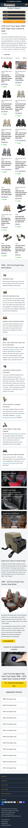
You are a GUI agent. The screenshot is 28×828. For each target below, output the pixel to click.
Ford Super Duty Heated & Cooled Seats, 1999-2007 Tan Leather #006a (6, 192)
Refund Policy (4, 823)
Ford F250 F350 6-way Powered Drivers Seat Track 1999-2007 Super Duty (20, 249)
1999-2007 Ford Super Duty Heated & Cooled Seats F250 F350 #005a (21, 193)
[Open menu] (2, 4)
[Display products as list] (26, 58)
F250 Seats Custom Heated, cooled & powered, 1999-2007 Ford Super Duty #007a (21, 165)
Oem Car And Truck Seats (6, 72)
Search (14, 21)
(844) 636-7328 (9, 814)
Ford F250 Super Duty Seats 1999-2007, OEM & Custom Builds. (20, 77)
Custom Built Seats (16, 433)
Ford (2, 187)
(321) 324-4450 (11, 812)
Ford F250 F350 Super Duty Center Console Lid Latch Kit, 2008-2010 (20, 219)
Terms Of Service (5, 819)
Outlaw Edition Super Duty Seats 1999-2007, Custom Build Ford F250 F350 (6, 78)
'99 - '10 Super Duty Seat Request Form (14, 684)
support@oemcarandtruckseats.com (12, 816)
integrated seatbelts (14, 349)
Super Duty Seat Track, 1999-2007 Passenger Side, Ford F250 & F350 (6, 248)
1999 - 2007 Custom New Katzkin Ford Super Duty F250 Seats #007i (21, 135)
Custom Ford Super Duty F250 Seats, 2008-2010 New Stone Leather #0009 (20, 107)
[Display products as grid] (24, 58)
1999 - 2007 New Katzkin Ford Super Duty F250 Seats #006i (6, 164)
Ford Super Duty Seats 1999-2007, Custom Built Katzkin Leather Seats (6, 222)
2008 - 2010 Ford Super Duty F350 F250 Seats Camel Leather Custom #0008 (6, 136)
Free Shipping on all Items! (14, 1)
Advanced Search (8, 58)
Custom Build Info (8, 641)
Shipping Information (6, 825)
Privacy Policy (4, 821)
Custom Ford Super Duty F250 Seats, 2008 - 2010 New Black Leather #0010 (7, 106)
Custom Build (18, 51)
